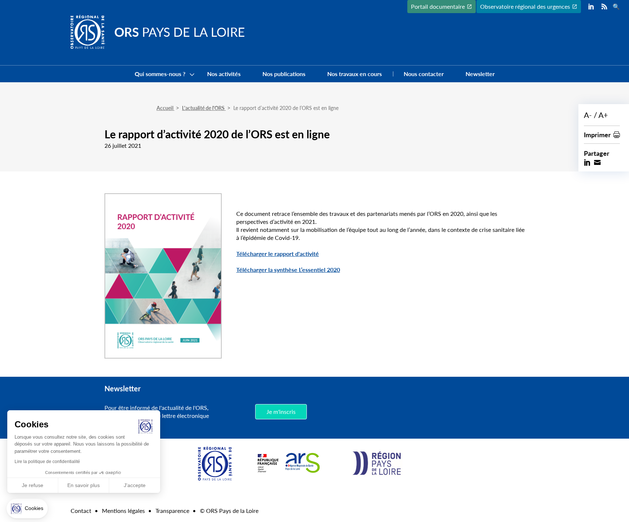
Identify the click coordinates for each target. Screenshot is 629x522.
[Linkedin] (591, 7)
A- (588, 115)
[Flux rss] (604, 7)
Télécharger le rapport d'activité (277, 253)
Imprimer (597, 134)
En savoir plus (83, 485)
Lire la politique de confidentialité (47, 461)
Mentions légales (123, 510)
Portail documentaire (438, 6)
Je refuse (32, 485)
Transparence (172, 510)
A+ (603, 115)
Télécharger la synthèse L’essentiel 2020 (288, 269)
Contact (81, 510)
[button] (27, 508)
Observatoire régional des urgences (525, 6)
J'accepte (135, 485)
